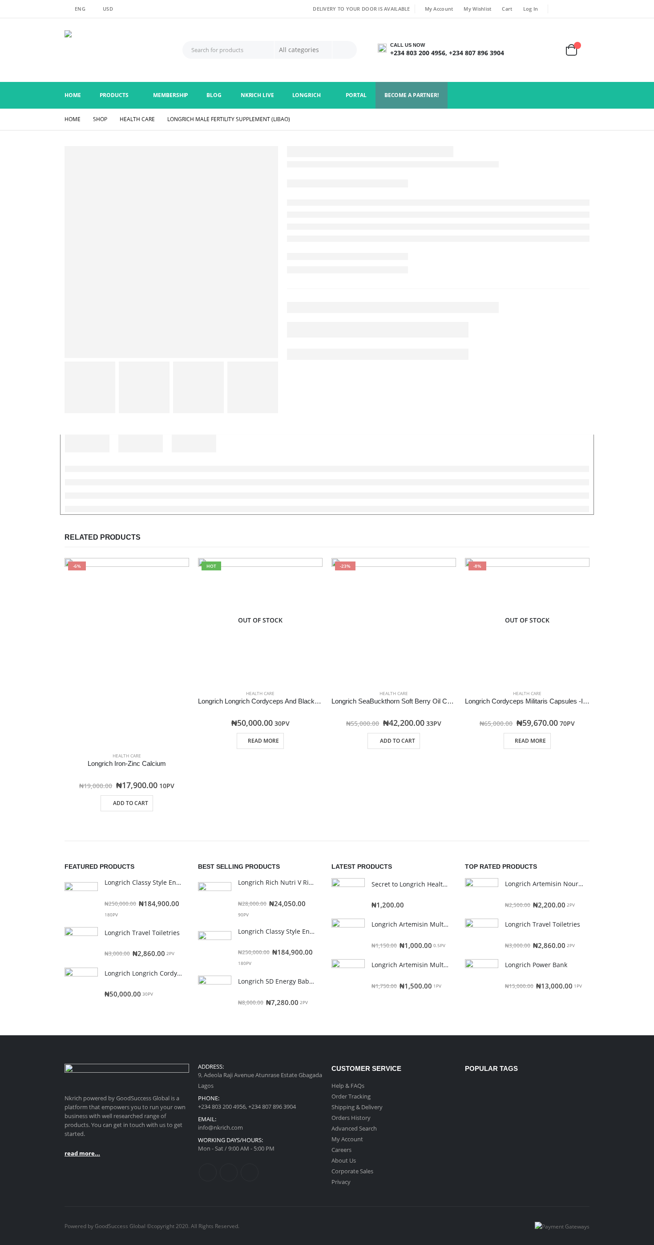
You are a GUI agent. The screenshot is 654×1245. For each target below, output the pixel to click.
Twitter (229, 1172)
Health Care (127, 756)
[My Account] (528, 50)
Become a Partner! (411, 95)
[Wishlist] (552, 50)
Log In (530, 8)
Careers (341, 1150)
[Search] (344, 50)
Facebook (208, 1172)
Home (73, 95)
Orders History (351, 1118)
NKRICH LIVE (257, 95)
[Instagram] (583, 9)
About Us (343, 1160)
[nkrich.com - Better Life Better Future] (120, 50)
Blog (214, 95)
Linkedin (249, 1172)
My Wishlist (477, 8)
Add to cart (130, 803)
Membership (170, 95)
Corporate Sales (352, 1171)
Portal (356, 95)
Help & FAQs (347, 1086)
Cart (507, 8)
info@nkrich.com (220, 1127)
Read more (263, 741)
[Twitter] (571, 9)
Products (114, 95)
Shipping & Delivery (357, 1107)
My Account (439, 8)
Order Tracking (351, 1096)
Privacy (341, 1182)
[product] (81, 898)
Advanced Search (354, 1128)
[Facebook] (558, 9)
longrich (306, 95)
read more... (82, 1153)
